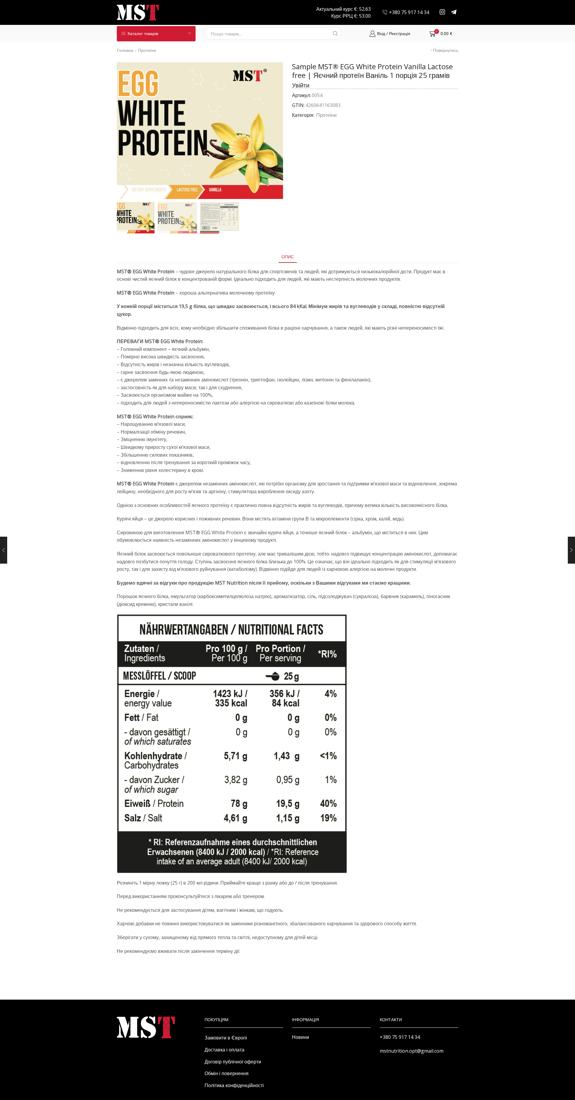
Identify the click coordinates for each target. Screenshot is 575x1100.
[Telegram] (454, 12)
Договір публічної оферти (233, 1061)
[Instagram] (442, 12)
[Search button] (335, 33)
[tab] (288, 256)
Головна (125, 50)
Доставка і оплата (224, 1049)
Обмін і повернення (227, 1073)
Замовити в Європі (226, 1037)
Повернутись (445, 50)
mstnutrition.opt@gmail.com (412, 1051)
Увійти (300, 85)
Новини (300, 1037)
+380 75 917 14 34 (400, 1037)
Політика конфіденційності (234, 1085)
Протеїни (147, 50)
